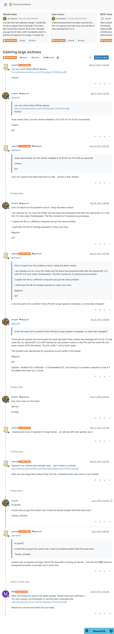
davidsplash (13, 18)
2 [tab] (41, 46)
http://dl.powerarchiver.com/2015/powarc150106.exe (37, 72)
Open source (58, 14)
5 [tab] (54, 46)
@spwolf (25, 93)
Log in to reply (101, 57)
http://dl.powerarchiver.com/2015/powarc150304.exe (37, 602)
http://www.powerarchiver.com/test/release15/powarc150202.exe (43, 468)
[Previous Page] (4, 28)
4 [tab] (50, 46)
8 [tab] (68, 46)
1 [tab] (36, 46)
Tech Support (11, 40)
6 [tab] (59, 46)
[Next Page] (110, 28)
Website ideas (10, 14)
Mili (12, 592)
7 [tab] (63, 46)
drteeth (14, 93)
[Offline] (6, 67)
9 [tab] (72, 46)
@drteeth (38, 146)
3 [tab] (45, 46)
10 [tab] (77, 46)
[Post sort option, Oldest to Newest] (90, 57)
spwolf (108, 18)
